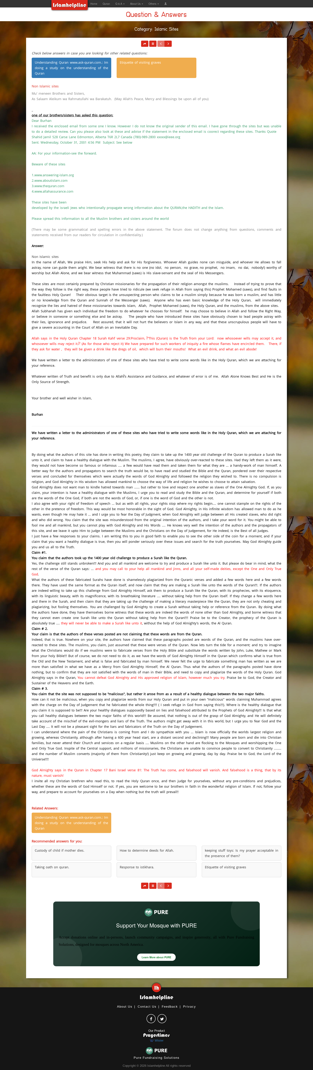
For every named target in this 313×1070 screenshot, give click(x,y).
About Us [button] (135, 3)
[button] (166, 3)
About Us (124, 1006)
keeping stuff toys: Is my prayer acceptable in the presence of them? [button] (241, 853)
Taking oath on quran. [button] (52, 867)
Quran (106, 3)
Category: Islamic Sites (157, 30)
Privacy (189, 1006)
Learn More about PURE (156, 957)
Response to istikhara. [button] (137, 867)
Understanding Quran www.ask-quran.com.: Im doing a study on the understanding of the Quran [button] (71, 67)
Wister (159, 1040)
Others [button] (153, 3)
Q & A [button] (119, 3)
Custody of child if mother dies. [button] (59, 850)
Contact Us (147, 1006)
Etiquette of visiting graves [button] (140, 62)
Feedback (170, 1006)
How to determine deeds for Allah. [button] (147, 850)
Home (93, 3)
